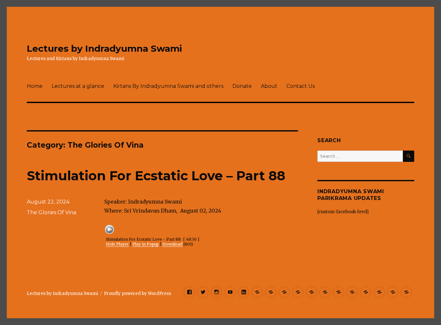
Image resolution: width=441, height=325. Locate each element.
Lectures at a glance (78, 86)
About (269, 86)
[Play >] (109, 229)
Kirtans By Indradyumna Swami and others (168, 86)
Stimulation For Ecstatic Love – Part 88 (156, 175)
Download (172, 244)
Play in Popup (145, 244)
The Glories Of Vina (51, 212)
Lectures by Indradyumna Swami (104, 48)
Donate (242, 86)
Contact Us (300, 86)
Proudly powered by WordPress (137, 293)
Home (35, 86)
